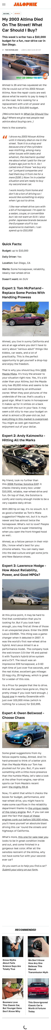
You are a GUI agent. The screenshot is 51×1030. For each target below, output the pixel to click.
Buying (6, 13)
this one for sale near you (33, 837)
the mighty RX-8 (18, 787)
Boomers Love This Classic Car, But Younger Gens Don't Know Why (12, 1007)
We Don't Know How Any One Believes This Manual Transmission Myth (38, 966)
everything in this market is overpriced (25, 419)
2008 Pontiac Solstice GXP (22, 484)
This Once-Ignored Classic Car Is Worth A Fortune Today (38, 1007)
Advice (17, 13)
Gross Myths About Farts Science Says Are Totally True (12, 964)
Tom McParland (11, 50)
